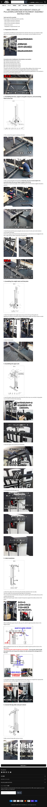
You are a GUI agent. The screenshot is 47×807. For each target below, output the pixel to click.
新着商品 (14, 5)
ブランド (9, 5)
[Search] (25, 2)
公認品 (19, 5)
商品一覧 (4, 5)
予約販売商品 (31, 5)
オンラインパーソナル (40, 5)
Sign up (19, 792)
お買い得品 (25, 5)
